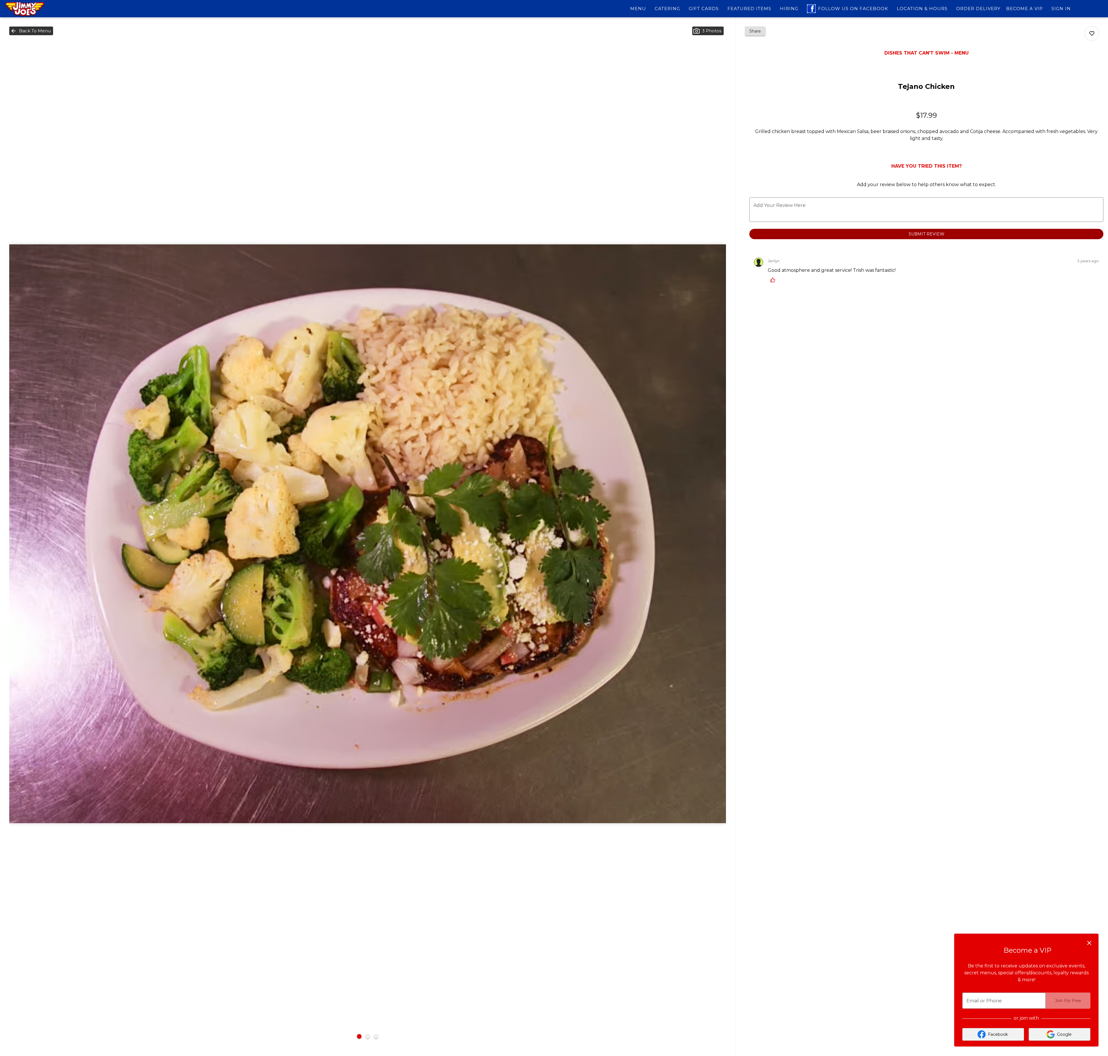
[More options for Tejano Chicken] (1092, 33)
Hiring (789, 8)
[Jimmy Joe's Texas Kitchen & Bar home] (31, 9)
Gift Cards (704, 8)
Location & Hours (922, 8)
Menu (638, 8)
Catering (667, 8)
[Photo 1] (359, 1036)
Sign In (1061, 8)
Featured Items (749, 8)
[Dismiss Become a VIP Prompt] (1089, 943)
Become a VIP (1024, 8)
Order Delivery (978, 8)
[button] (31, 31)
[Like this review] (774, 280)
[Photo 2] (367, 1036)
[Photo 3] (376, 1036)
